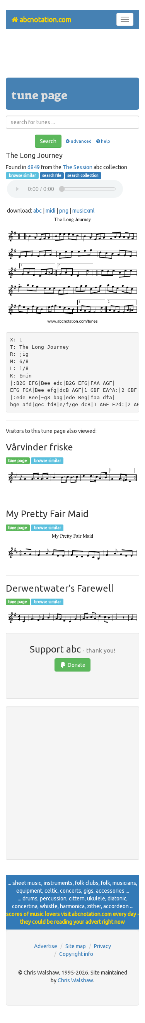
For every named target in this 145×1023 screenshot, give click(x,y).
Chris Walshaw (75, 980)
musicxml (83, 211)
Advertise (45, 946)
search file (51, 175)
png (63, 211)
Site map (75, 946)
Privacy (102, 946)
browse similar (22, 175)
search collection (83, 175)
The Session (77, 167)
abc (37, 211)
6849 (33, 167)
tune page (17, 460)
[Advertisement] (73, 56)
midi (50, 211)
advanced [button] (81, 141)
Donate (76, 665)
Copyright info (76, 954)
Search (48, 141)
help (105, 141)
